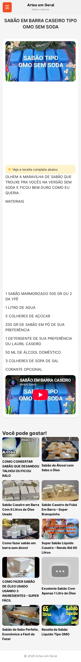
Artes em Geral (40, 5)
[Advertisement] (40, 122)
